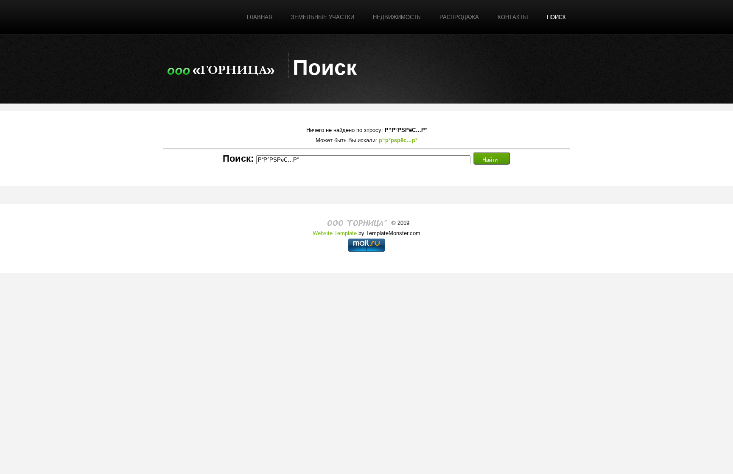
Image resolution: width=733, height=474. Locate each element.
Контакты (513, 17)
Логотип (221, 69)
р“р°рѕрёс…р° (398, 140)
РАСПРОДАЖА (459, 17)
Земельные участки (322, 17)
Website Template (335, 233)
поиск (556, 17)
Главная (259, 17)
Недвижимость (397, 17)
